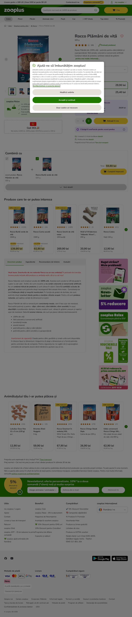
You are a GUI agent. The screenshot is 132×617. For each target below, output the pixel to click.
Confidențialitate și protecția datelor (46, 86)
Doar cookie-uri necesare (67, 108)
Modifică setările (67, 92)
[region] (67, 87)
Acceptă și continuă (67, 100)
